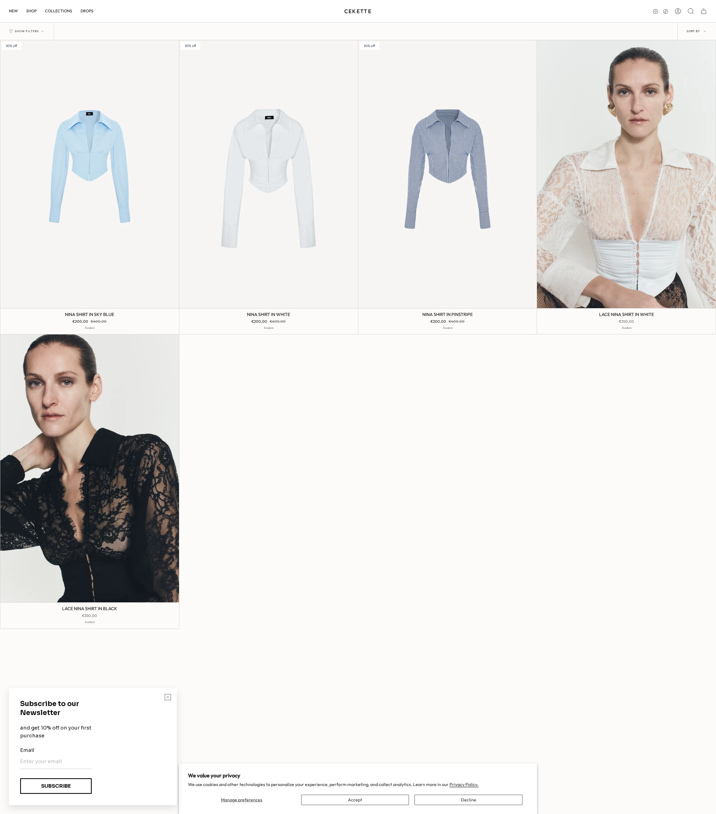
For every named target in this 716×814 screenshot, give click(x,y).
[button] (31, 11)
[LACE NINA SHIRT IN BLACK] (89, 468)
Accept (355, 800)
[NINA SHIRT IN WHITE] (268, 174)
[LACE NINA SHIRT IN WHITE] (626, 174)
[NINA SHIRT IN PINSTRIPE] (447, 174)
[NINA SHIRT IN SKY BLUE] (89, 174)
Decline (468, 800)
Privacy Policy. (464, 784)
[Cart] (703, 11)
